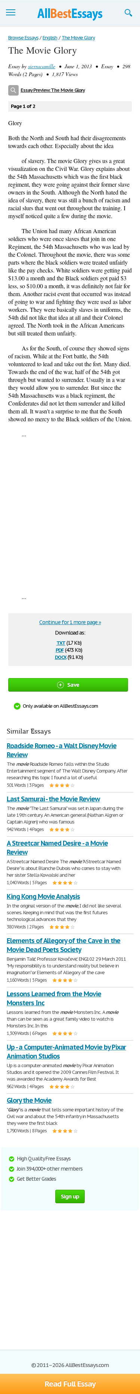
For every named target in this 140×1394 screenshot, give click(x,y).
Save (73, 684)
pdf (60, 649)
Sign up (70, 1196)
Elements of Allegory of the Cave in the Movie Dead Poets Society (63, 945)
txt (60, 642)
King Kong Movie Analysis (43, 896)
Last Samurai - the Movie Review (53, 799)
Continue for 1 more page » (70, 622)
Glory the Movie (29, 1100)
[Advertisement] (70, 515)
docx (60, 656)
